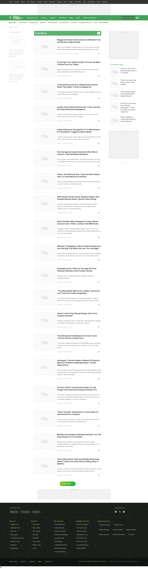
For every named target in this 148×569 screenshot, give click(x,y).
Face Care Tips (82, 541)
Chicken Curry (118, 525)
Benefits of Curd (82, 534)
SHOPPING (78, 2)
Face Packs (36, 541)
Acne (34, 548)
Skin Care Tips (82, 538)
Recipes (53, 18)
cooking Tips (33, 22)
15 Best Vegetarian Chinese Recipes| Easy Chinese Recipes (128, 119)
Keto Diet (14, 531)
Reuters (76, 53)
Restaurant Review (85, 22)
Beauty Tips (37, 545)
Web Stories (63, 18)
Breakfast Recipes (119, 534)
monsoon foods (32, 18)
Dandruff (35, 538)
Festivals (74, 22)
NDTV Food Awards (89, 18)
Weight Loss (14, 512)
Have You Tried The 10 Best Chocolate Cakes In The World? (129, 71)
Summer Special (82, 521)
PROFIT (23, 2)
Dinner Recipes (60, 524)
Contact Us (48, 561)
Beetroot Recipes (61, 548)
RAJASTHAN (91, 2)
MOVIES (33, 2)
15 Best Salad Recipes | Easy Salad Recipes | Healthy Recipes (128, 94)
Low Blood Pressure (17, 538)
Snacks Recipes (60, 551)
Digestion (14, 545)
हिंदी (28, 2)
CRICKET (39, 2)
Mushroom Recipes (61, 534)
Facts (95, 22)
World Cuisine (52, 22)
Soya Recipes (59, 538)
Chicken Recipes (104, 525)
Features (44, 18)
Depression (14, 534)
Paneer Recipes (60, 531)
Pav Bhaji (131, 534)
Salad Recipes (59, 528)
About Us (23, 561)
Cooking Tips (25, 512)
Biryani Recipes (118, 529)
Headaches (14, 548)
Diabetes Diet (15, 528)
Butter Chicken (131, 529)
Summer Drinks (82, 531)
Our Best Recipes (117, 65)
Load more (66, 484)
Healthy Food (15, 541)
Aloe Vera (36, 524)
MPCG (98, 2)
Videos (71, 18)
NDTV (11, 2)
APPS (84, 2)
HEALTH (59, 2)
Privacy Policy (13, 561)
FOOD (45, 2)
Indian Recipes (104, 521)
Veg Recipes (58, 521)
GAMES (71, 2)
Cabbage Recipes (61, 545)
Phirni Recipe (81, 548)
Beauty (34, 521)
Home (11, 27)
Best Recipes (104, 22)
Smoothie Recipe (82, 545)
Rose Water (36, 528)
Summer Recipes (82, 524)
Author (40, 561)
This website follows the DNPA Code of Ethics (92, 561)
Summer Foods (82, 528)
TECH (65, 2)
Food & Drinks (64, 22)
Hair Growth (36, 531)
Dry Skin (35, 534)
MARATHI (105, 2)
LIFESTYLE (52, 2)
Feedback (32, 561)
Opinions (43, 22)
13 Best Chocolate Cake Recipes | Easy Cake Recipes (128, 82)
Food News (23, 22)
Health (78, 18)
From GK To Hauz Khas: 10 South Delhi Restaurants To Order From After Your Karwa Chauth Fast (128, 107)
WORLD (17, 2)
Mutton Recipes (104, 529)
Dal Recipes (59, 541)
